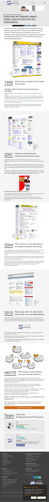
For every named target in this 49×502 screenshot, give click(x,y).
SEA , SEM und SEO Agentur (31, 459)
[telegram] (40, 477)
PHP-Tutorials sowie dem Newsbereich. (33, 98)
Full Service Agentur (29, 455)
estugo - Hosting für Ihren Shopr (32, 471)
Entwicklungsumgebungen (7, 455)
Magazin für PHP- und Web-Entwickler (33, 464)
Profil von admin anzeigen (21, 439)
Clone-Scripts (5, 459)
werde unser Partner (29, 474)
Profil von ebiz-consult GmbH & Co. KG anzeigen (26, 428)
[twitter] (35, 478)
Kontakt (8, 492)
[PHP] (12, 2)
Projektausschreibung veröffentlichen (9, 482)
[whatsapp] (37, 478)
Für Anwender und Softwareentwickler (9, 481)
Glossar (4, 487)
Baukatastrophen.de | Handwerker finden (33, 469)
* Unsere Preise (5, 485)
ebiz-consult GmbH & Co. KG (16, 495)
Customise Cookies (41, 497)
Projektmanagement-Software (8, 456)
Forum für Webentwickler (7, 469)
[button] (40, 2)
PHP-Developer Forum (7, 471)
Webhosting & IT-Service (30, 458)
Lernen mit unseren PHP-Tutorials (32, 466)
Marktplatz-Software (6, 461)
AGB (11, 492)
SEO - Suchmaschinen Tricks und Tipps (10, 472)
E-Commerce (5, 458)
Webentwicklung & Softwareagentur (32, 456)
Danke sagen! (21, 445)
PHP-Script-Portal (23, 96)
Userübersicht (28, 461)
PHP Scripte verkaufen (7, 484)
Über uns (4, 478)
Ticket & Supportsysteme (7, 462)
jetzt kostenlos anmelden (24, 407)
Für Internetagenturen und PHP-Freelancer (10, 479)
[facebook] (33, 478)
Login (34, 2)
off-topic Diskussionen (7, 474)
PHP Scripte (5, 464)
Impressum (4, 492)
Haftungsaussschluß (16, 492)
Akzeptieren (33, 497)
